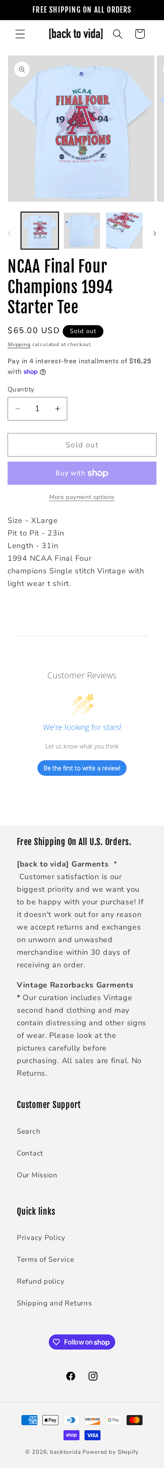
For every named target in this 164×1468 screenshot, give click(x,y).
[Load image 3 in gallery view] (124, 230)
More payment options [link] (82, 497)
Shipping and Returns (54, 1303)
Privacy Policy (41, 1237)
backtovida (65, 1452)
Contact (30, 1153)
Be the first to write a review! (82, 768)
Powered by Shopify (110, 1452)
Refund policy (40, 1281)
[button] (20, 34)
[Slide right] (154, 233)
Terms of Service (45, 1259)
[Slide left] (9, 233)
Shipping (19, 344)
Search (28, 1131)
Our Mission (37, 1175)
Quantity (21, 389)
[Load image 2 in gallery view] (82, 230)
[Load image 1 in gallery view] (39, 230)
